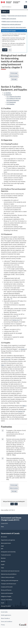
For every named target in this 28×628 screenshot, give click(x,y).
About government (6, 543)
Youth (2, 603)
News (2, 526)
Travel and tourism (6, 555)
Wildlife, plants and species (9, 18)
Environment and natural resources (17, 15)
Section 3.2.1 (16, 320)
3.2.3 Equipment (11, 102)
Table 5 (24, 405)
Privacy (3, 624)
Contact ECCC (4, 523)
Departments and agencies (8, 540)
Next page (14, 79)
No (10, 50)
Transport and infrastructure (8, 583)
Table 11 (3, 365)
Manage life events (6, 606)
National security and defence (8, 574)
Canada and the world (6, 587)
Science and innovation (7, 593)
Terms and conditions (6, 621)
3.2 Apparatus (8, 94)
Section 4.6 (7, 359)
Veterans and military (6, 599)
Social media (4, 612)
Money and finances (6, 590)
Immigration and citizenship (8, 552)
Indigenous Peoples (6, 596)
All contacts (4, 537)
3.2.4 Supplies (10, 104)
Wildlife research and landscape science (12, 21)
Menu (4, 12)
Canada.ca (3, 15)
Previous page (14, 73)
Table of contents (14, 76)
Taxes (2, 567)
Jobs (2, 548)
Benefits (3, 561)
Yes (12, 504)
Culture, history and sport (7, 577)
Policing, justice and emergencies (9, 580)
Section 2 (23, 349)
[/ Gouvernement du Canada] (10, 2)
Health (2, 564)
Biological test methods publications (11, 24)
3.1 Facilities (7, 93)
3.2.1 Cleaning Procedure (13, 96)
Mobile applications (6, 615)
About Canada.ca (5, 618)
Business (3, 558)
